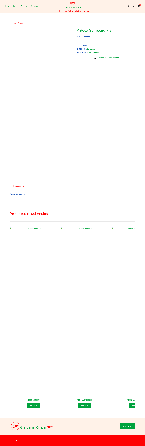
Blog (15, 6)
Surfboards (19, 23)
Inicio (12, 23)
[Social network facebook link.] (10, 440)
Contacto (34, 6)
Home (7, 6)
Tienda (24, 6)
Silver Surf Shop (72, 7)
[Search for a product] (128, 6)
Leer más (33, 406)
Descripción (18, 186)
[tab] (18, 186)
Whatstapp (128, 426)
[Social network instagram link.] (17, 440)
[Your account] (133, 6)
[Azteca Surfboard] (33, 312)
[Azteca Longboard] (84, 312)
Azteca (89, 52)
